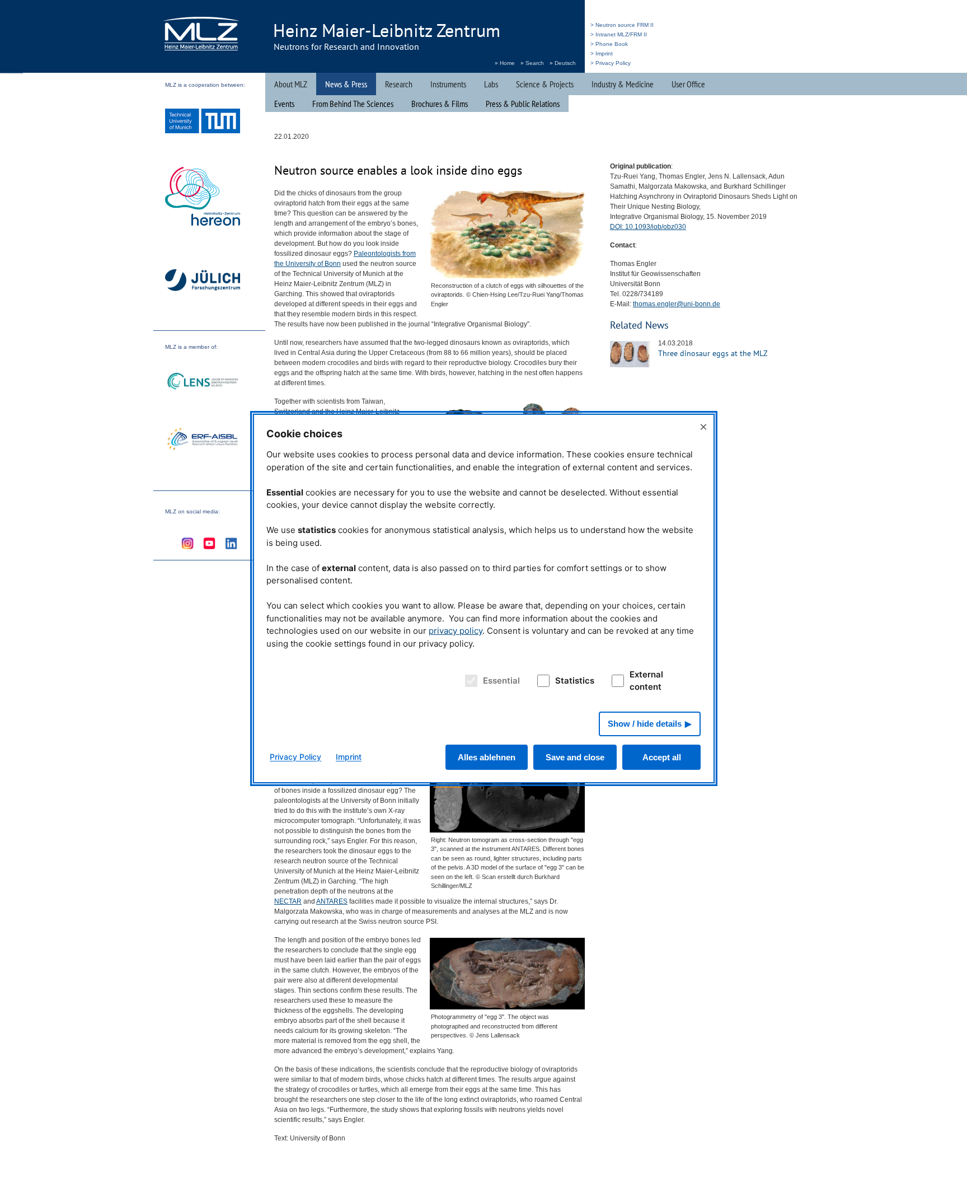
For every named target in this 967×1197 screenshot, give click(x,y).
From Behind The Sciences (352, 103)
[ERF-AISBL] (202, 440)
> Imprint (601, 53)
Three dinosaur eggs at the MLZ (713, 353)
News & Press (346, 84)
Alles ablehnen (486, 757)
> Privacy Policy (610, 63)
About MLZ (290, 84)
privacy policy (455, 630)
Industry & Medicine (623, 84)
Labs (491, 84)
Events (284, 103)
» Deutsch (563, 63)
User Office (688, 84)
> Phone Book (609, 44)
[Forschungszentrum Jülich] (202, 281)
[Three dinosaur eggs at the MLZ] (630, 365)
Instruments (448, 84)
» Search (532, 63)
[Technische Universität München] (202, 122)
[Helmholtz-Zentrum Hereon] (202, 197)
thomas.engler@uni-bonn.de (676, 304)
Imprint (349, 756)
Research (398, 84)
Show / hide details (645, 723)
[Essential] (469, 680)
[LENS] (202, 383)
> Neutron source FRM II (622, 25)
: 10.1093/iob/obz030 (648, 227)
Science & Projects (545, 84)
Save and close (575, 757)
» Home (505, 63)
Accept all (661, 757)
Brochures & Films (439, 103)
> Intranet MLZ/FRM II (618, 34)
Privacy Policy (295, 756)
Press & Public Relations (523, 103)
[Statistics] (542, 680)
